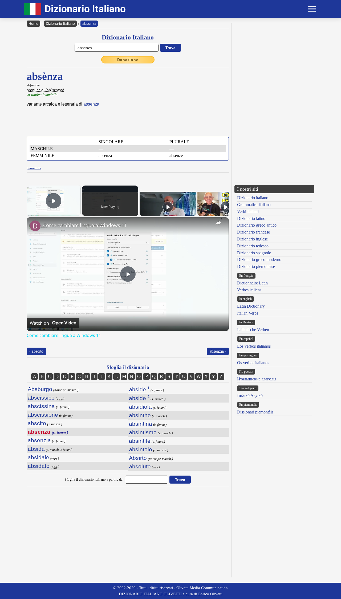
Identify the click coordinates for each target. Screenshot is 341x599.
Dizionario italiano (252, 197)
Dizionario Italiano (60, 23)
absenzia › (217, 351)
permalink (34, 168)
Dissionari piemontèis (255, 412)
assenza (91, 104)
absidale (38, 457)
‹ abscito (36, 351)
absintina (140, 424)
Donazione (128, 60)
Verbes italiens (249, 290)
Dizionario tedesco (253, 246)
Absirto (138, 458)
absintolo (140, 449)
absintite (140, 441)
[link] (35, 225)
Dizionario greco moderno (259, 259)
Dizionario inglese (252, 239)
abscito (37, 423)
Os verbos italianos (253, 362)
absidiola (140, 407)
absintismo (143, 432)
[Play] (168, 207)
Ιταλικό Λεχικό (250, 395)
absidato (39, 466)
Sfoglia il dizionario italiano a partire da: (94, 479)
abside (139, 389)
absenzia (39, 440)
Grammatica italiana (254, 204)
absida (36, 449)
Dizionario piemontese (256, 266)
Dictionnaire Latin (252, 283)
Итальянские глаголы (256, 379)
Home (33, 23)
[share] (218, 223)
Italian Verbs (247, 313)
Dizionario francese (253, 232)
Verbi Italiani (248, 211)
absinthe (140, 415)
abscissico (41, 398)
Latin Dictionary (251, 306)
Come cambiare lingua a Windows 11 (85, 225)
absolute (140, 466)
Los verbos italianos (254, 346)
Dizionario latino (251, 218)
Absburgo (40, 389)
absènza (89, 23)
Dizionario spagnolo (254, 253)
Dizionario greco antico (257, 225)
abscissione (43, 415)
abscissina (41, 406)
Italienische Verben (253, 329)
